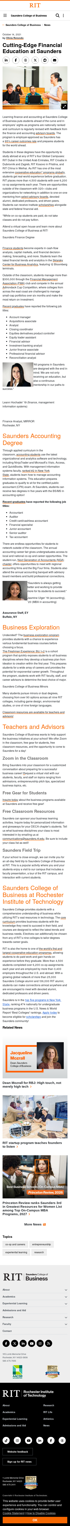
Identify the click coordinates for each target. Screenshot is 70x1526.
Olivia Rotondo (15, 38)
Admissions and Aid (14, 1310)
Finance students (13, 248)
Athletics (48, 1418)
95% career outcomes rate (21, 141)
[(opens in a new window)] (6, 1343)
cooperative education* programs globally (40, 172)
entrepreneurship (41, 1244)
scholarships (46, 205)
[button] (5, 15)
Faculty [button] (7, 1324)
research (39, 1252)
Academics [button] (9, 1296)
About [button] (6, 1289)
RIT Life (47, 1412)
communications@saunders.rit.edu (23, 839)
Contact (7, 1331)
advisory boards (45, 133)
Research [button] (8, 1317)
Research (48, 1405)
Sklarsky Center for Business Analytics (33, 262)
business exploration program (41, 635)
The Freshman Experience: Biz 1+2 (24, 651)
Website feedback (17, 1451)
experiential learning (16, 1252)
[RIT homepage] (28, 1394)
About (6, 1405)
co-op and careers (15, 1244)
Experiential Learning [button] (15, 1303)
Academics (9, 1412)
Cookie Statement (13, 1513)
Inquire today (10, 800)
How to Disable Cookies (41, 1513)
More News (33, 1224)
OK (35, 1520)
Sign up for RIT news (19, 1461)
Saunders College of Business (29, 15)
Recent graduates (13, 306)
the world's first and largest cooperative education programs (32, 951)
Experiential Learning (15, 1418)
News (47, 25)
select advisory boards (34, 197)
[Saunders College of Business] (26, 1277)
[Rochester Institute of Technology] (35, 5)
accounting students (28, 454)
